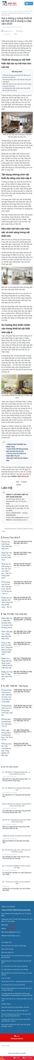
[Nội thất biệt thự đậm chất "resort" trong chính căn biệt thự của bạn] (17, 851)
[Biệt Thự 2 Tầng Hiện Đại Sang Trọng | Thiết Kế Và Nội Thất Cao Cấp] (17, 821)
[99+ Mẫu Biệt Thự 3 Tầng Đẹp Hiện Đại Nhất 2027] (17, 789)
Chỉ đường (29, 1058)
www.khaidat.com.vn (20, 520)
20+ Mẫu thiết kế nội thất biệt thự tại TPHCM (14, 969)
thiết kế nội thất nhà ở (10, 528)
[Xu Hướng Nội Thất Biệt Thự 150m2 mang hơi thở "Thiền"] (17, 867)
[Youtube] (19, 1053)
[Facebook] (12, 1053)
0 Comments (6, 34)
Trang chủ (4, 11)
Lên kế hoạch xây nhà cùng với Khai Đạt (13, 985)
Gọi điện (7, 1058)
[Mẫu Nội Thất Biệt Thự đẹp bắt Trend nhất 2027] (17, 836)
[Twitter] (24, 1053)
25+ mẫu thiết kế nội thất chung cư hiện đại (14, 966)
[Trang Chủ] (10, 3)
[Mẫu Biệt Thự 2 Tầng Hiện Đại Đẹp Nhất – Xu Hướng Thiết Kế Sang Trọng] (17, 773)
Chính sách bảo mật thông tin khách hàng (13, 945)
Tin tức (10, 11)
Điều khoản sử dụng (7, 949)
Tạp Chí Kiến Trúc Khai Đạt (21, 11)
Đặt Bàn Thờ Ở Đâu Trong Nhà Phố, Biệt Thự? (14, 1010)
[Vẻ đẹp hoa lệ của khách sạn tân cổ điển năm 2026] (17, 883)
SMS (18, 1058)
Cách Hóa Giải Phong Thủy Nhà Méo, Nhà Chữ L (15, 1007)
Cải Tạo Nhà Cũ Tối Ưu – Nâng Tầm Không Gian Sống (16, 981)
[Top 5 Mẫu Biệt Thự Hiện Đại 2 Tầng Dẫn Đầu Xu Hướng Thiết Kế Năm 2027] (17, 805)
